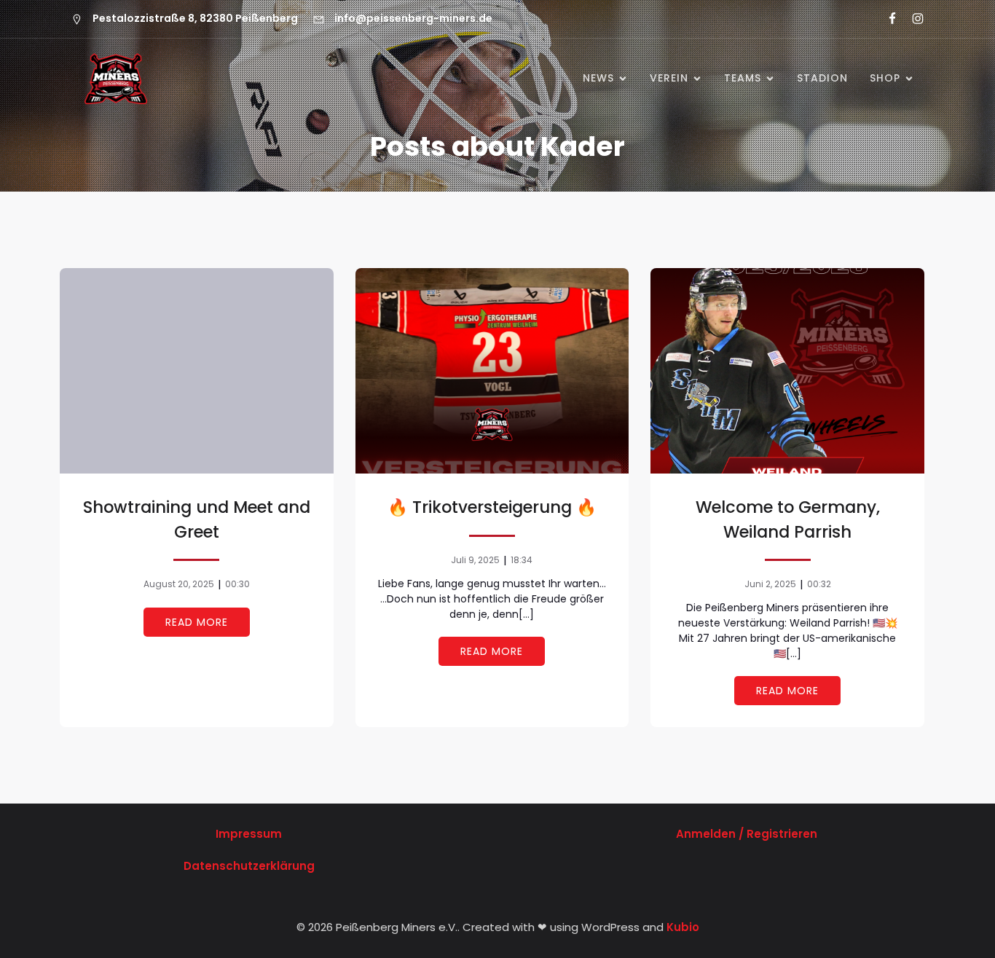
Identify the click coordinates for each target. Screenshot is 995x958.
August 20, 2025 (178, 584)
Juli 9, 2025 (475, 560)
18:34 (521, 560)
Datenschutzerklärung (249, 865)
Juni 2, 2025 (770, 584)
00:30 (237, 584)
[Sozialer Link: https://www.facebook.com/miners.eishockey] (886, 19)
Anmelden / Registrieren (746, 833)
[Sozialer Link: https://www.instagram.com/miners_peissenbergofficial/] (911, 19)
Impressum (249, 833)
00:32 (819, 584)
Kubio (682, 927)
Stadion (822, 78)
